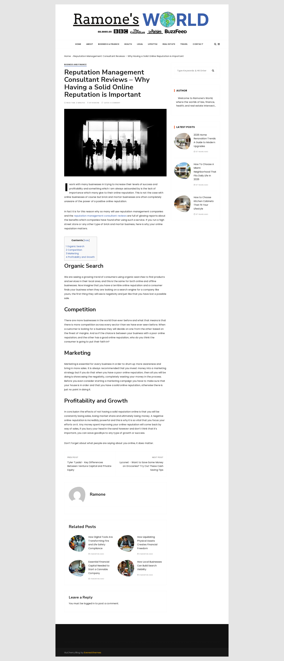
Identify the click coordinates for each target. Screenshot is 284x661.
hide (86, 240)
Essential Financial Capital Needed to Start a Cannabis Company (98, 567)
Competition (74, 249)
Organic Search (75, 246)
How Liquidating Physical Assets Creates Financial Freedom (147, 542)
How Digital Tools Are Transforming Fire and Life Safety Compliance (100, 542)
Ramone (95, 103)
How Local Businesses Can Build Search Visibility (149, 565)
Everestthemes (92, 652)
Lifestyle (152, 44)
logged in (89, 603)
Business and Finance (75, 64)
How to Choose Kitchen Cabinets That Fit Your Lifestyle (204, 203)
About (89, 44)
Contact (198, 44)
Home (78, 44)
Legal (140, 44)
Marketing (72, 253)
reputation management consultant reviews (100, 215)
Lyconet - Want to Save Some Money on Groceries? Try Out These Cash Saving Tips (141, 466)
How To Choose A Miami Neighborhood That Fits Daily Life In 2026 (205, 172)
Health (128, 44)
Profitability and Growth (80, 257)
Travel (184, 44)
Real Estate (169, 44)
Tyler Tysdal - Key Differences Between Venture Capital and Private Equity (89, 466)
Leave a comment (112, 103)
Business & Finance (108, 44)
